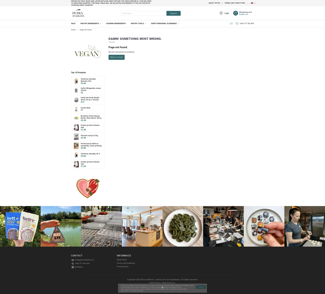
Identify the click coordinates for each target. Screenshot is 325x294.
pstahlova (79, 267)
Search (173, 13)
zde (141, 291)
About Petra (214, 3)
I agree (201, 287)
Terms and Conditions (234, 3)
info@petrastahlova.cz (84, 260)
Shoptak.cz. (171, 283)
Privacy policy (122, 267)
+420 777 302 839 (82, 263)
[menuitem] (74, 23)
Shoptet (158, 283)
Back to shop (116, 57)
